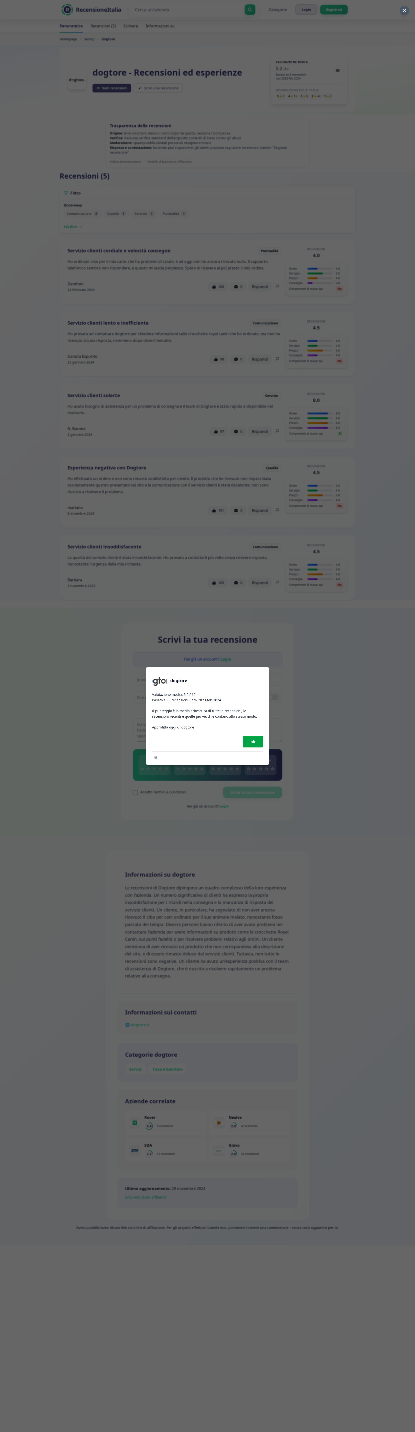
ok (252, 741)
